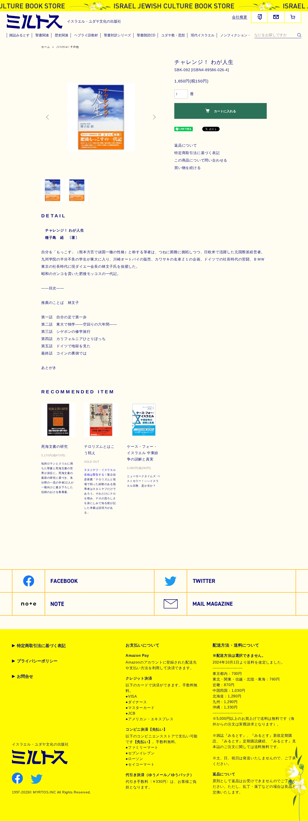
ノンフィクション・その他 (240, 35)
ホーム (45, 47)
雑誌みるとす (19, 35)
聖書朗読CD (146, 35)
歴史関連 (61, 35)
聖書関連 (42, 35)
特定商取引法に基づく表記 (197, 153)
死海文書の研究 (54, 446)
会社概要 (239, 17)
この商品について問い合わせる (200, 160)
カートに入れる (225, 111)
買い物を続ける (187, 168)
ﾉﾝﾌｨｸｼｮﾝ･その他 (67, 47)
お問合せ (25, 676)
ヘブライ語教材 (86, 35)
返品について (185, 145)
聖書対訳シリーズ (117, 35)
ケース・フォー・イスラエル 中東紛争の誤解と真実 (142, 453)
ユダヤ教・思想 (173, 35)
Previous (48, 117)
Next (154, 117)
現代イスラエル (202, 35)
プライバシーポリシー (37, 661)
